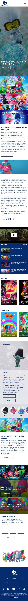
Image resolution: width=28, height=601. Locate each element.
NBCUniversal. (3, 594)
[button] (20, 3)
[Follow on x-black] (6, 219)
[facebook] (8, 589)
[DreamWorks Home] (5, 3)
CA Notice (14, 594)
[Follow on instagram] (14, 219)
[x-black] (3, 589)
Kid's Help (22, 595)
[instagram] (19, 589)
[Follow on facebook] (10, 219)
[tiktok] (24, 589)
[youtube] (13, 589)
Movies (14, 578)
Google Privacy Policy (15, 595)
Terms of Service (20, 594)
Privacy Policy (9, 594)
